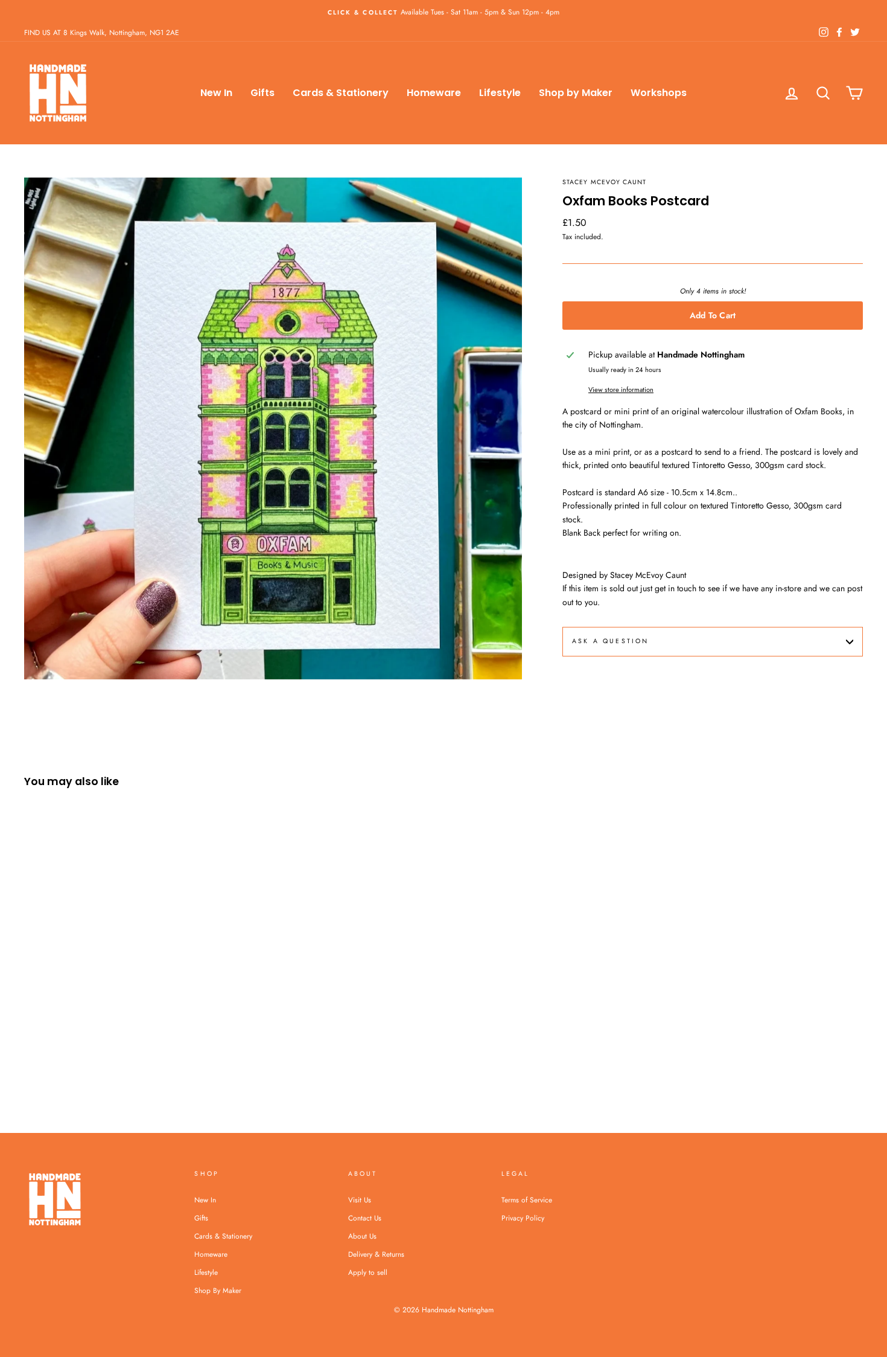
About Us (362, 1236)
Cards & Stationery (341, 93)
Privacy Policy (522, 1218)
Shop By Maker (217, 1290)
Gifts (262, 93)
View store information (620, 389)
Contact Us (364, 1218)
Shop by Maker (575, 93)
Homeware (434, 93)
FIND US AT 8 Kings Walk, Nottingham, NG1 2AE (101, 32)
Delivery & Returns (376, 1254)
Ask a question (610, 641)
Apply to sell (367, 1272)
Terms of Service (526, 1200)
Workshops (659, 93)
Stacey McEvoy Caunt (604, 182)
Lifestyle (500, 93)
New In (216, 93)
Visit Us (359, 1200)
